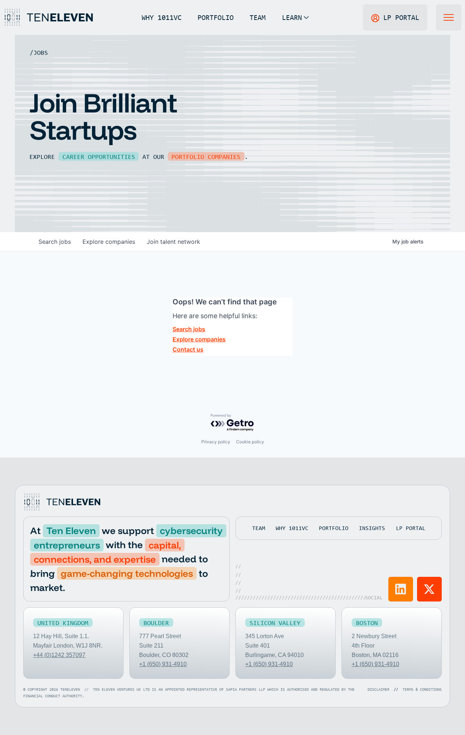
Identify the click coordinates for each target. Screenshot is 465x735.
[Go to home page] (61, 502)
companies (108, 241)
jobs (55, 241)
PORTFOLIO (216, 17)
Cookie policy (250, 441)
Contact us (188, 349)
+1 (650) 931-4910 (163, 664)
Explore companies (199, 339)
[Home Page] (48, 17)
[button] (295, 17)
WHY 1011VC (162, 17)
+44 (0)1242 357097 (59, 655)
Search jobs (189, 329)
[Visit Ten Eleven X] (429, 589)
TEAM (258, 17)
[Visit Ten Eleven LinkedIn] (400, 589)
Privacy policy (215, 441)
